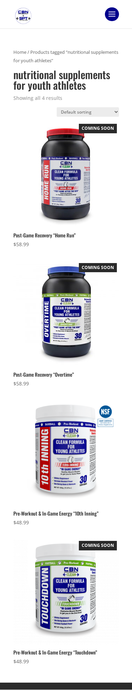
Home (19, 52)
